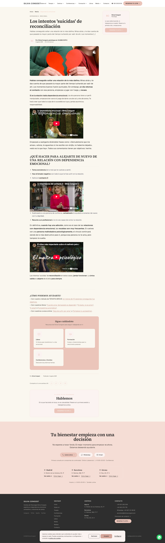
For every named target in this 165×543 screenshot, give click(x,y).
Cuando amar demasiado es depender (61, 305)
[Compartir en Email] (65, 383)
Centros (59, 3)
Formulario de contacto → (123, 516)
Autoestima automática (47, 308)
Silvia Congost (36, 376)
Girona (86, 515)
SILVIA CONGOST (32, 3)
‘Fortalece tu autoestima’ (82, 311)
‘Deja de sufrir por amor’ (62, 311)
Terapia (51, 3)
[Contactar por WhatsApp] (159, 537)
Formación (82, 3)
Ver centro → (48, 476)
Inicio (31, 12)
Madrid (86, 504)
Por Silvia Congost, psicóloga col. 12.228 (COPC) (51, 40)
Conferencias (70, 3)
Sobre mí (43, 3)
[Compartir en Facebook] (61, 383)
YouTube (43, 513)
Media (97, 3)
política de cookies (55, 538)
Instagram (26, 513)
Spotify (38, 513)
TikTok (32, 513)
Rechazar (94, 536)
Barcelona (87, 510)
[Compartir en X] (56, 383)
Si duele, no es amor (85, 305)
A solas (33, 308)
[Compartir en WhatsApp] (51, 383)
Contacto (106, 3)
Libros (91, 3)
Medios (56, 524)
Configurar (117, 536)
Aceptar (106, 536)
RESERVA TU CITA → (133, 3)
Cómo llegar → (58, 476)
